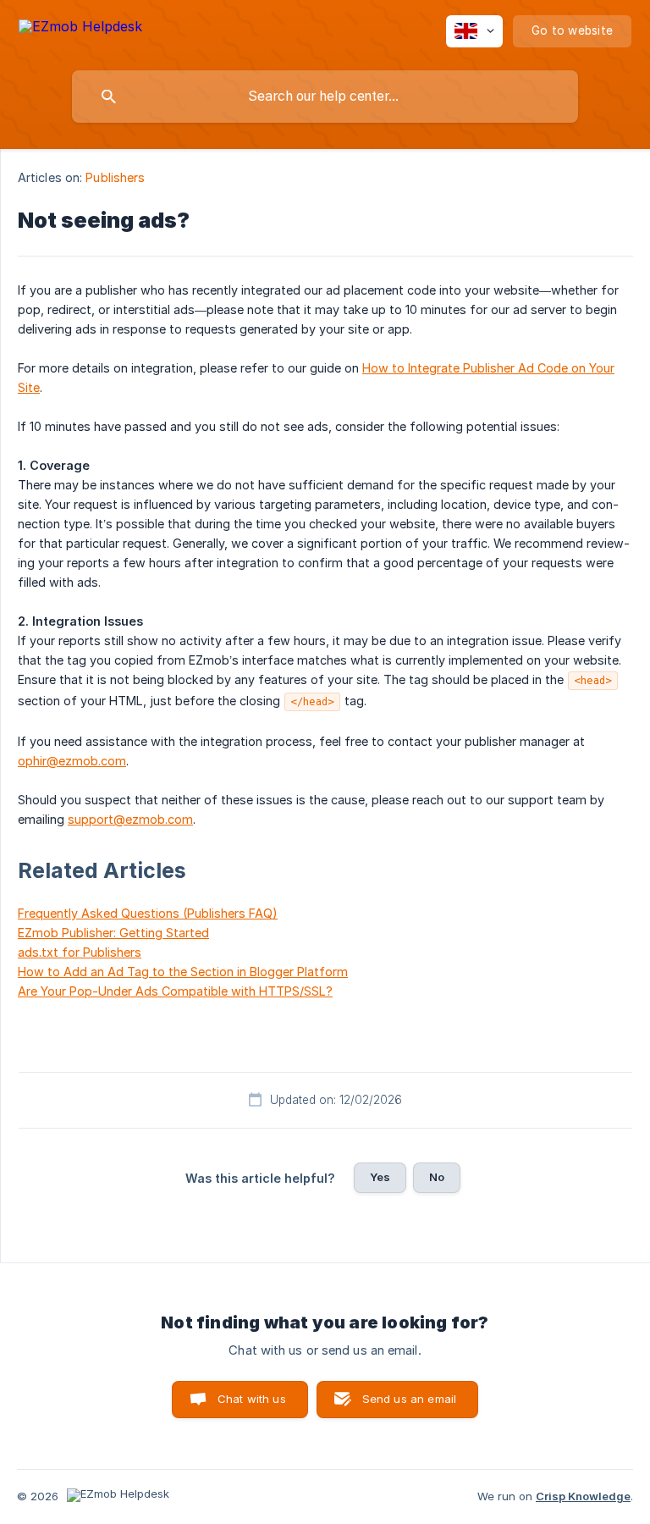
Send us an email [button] (409, 1398)
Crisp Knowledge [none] (583, 1496)
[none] (80, 29)
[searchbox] (325, 96)
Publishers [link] (115, 177)
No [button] (436, 1177)
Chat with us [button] (252, 1398)
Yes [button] (380, 1177)
